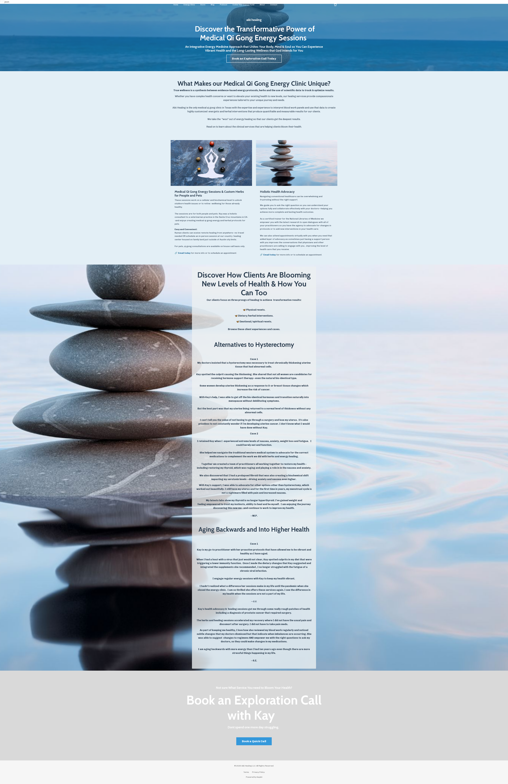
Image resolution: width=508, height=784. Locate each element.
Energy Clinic (189, 5)
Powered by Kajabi (254, 777)
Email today (184, 253)
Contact (273, 5)
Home (175, 5)
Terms (246, 772)
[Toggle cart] (335, 5)
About (262, 5)
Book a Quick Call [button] (254, 741)
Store (202, 5)
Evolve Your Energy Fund (243, 5)
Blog (212, 5)
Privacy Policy (258, 772)
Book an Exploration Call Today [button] (254, 58)
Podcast (223, 5)
